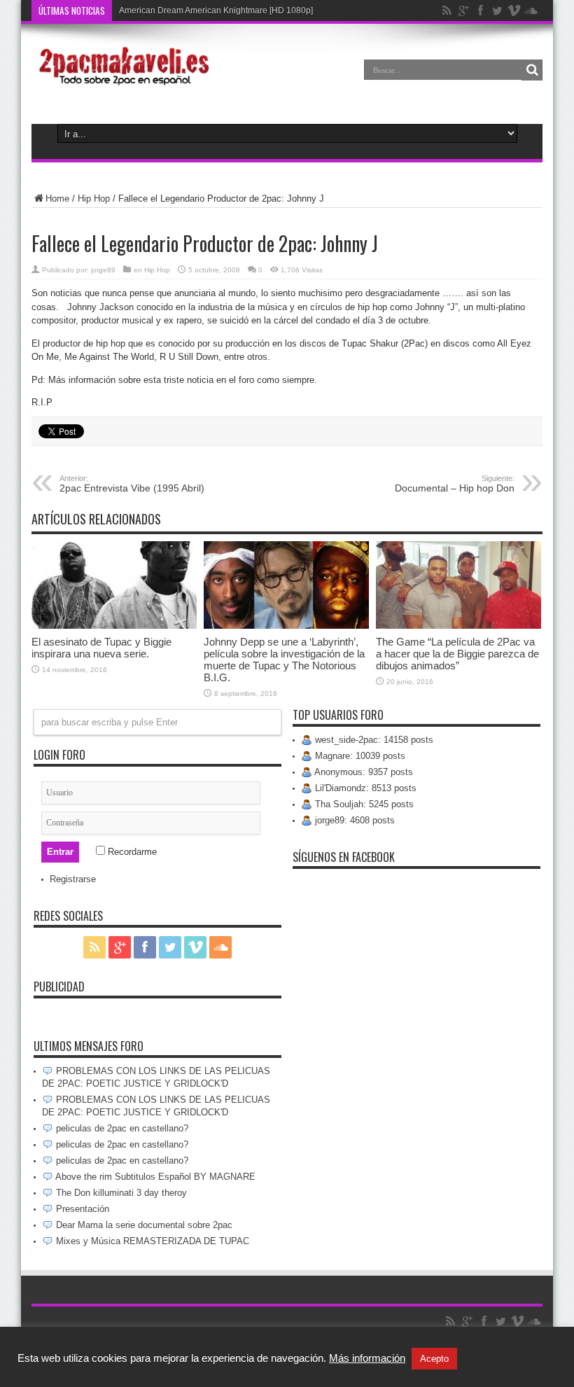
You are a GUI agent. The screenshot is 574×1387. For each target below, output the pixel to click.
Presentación (81, 1209)
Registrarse (73, 879)
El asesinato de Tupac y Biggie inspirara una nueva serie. (101, 648)
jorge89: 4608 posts (353, 820)
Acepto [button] (434, 1358)
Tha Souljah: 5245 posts (363, 804)
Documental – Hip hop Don (454, 484)
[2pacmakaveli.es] (122, 80)
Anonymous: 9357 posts (362, 772)
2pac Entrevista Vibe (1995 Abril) (131, 484)
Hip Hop (94, 198)
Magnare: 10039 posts (358, 756)
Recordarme (131, 851)
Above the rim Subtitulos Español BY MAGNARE (154, 1176)
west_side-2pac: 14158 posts (372, 739)
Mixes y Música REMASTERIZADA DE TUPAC (151, 1241)
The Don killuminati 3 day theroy (120, 1192)
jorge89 (103, 270)
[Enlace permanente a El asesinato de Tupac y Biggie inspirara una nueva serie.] (114, 625)
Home (57, 198)
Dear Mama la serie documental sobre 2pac (142, 1225)
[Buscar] (532, 70)
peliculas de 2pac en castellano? (120, 1128)
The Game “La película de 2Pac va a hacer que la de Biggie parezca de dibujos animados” (457, 653)
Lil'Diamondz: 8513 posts (364, 788)
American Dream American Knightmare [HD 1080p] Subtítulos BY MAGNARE (265, 10)
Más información (367, 1358)
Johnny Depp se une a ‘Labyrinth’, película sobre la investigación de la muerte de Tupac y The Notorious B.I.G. (284, 659)
